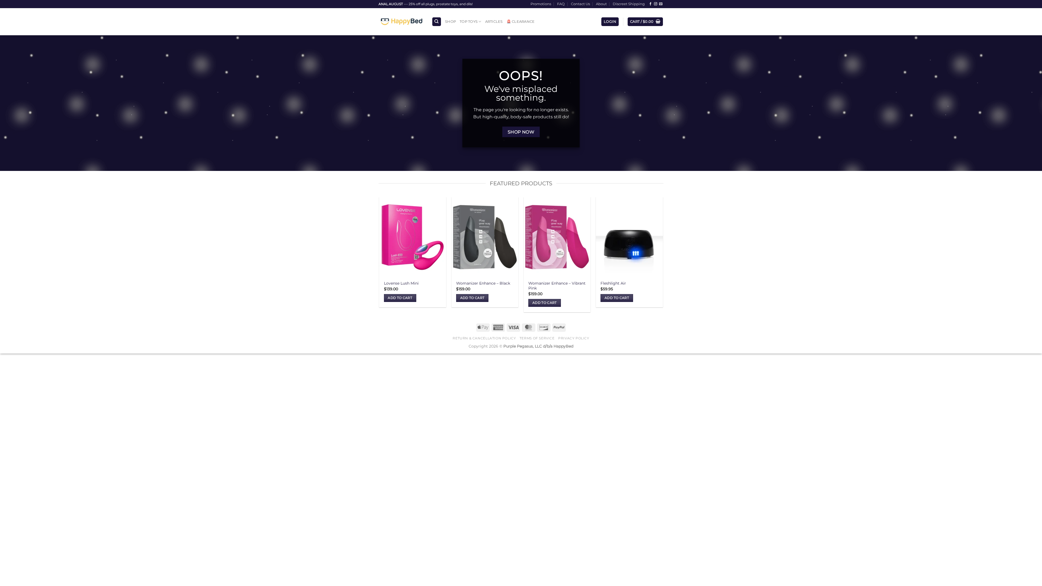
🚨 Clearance (521, 22)
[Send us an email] (660, 4)
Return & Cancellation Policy (484, 338)
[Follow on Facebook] (650, 4)
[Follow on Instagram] (655, 4)
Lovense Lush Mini (401, 283)
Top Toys (469, 22)
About (601, 4)
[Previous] (380, 256)
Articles (494, 22)
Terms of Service (537, 338)
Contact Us (580, 4)
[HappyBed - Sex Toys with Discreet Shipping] (401, 22)
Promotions (540, 4)
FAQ (561, 4)
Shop (450, 22)
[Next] (663, 256)
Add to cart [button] (400, 298)
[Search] (436, 21)
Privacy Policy (573, 338)
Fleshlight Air (613, 283)
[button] (610, 21)
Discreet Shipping (629, 4)
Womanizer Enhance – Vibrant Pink (557, 286)
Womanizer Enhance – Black (483, 283)
